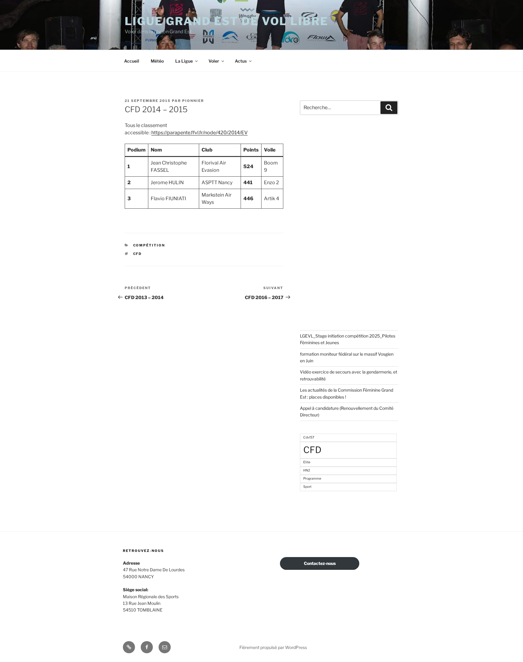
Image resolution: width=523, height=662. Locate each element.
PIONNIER (193, 101)
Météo (157, 61)
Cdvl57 (308, 437)
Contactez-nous (320, 563)
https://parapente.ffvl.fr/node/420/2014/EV (199, 132)
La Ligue (184, 61)
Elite (306, 462)
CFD (137, 254)
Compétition (149, 245)
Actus (241, 61)
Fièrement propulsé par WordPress (273, 647)
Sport (307, 487)
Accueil (131, 61)
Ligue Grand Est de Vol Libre (226, 21)
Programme (312, 479)
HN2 (306, 470)
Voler (214, 61)
